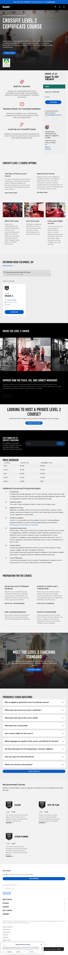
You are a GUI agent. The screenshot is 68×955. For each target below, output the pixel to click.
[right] (9, 396)
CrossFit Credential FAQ (34, 771)
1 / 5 (4, 376)
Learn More (9, 822)
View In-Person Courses (11, 193)
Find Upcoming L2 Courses (34, 669)
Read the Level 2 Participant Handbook (15, 603)
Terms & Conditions (8, 927)
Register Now (53, 102)
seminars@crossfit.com (54, 115)
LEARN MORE (50, 2)
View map (48, 149)
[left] (5, 396)
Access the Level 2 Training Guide (45, 603)
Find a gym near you (34, 878)
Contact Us (5, 937)
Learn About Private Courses (34, 423)
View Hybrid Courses (42, 192)
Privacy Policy (6, 929)
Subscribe (7, 893)
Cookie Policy (6, 932)
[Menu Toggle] (63, 6)
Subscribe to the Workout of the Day (10, 884)
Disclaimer (5, 934)
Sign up (60, 443)
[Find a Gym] (55, 6)
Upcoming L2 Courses (9, 53)
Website (47, 147)
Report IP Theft (6, 940)
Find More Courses (7, 266)
